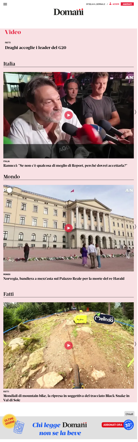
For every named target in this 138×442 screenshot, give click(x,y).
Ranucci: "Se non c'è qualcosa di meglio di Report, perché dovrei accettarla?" (65, 165)
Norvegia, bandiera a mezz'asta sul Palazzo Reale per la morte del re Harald (63, 278)
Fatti (6, 391)
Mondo (6, 274)
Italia (6, 161)
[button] (136, 112)
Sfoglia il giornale (95, 4)
